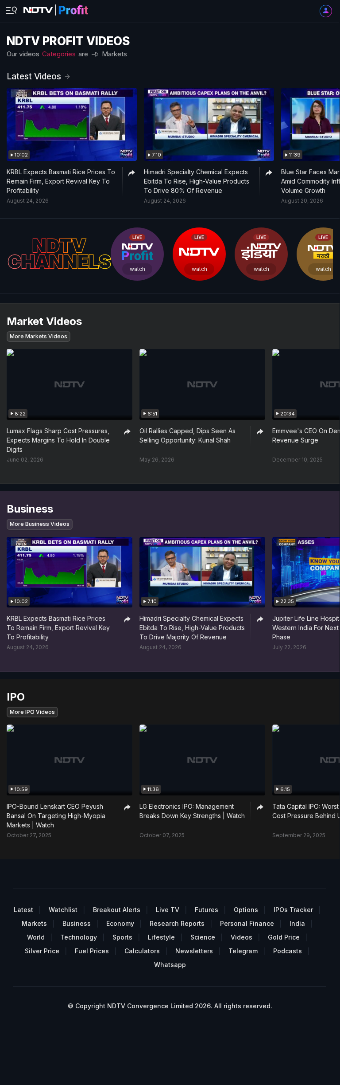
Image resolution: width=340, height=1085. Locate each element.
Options (246, 909)
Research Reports (177, 923)
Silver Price (42, 951)
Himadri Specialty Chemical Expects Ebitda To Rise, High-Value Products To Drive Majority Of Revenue (192, 628)
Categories (59, 54)
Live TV (167, 909)
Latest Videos (34, 76)
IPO (107, 63)
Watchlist (63, 909)
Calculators (142, 951)
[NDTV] (55, 8)
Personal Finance (247, 923)
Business (115, 63)
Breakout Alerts (116, 909)
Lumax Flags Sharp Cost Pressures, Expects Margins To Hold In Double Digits (58, 440)
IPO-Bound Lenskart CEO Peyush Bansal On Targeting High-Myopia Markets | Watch (56, 816)
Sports (122, 937)
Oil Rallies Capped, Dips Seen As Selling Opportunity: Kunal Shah (187, 435)
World (36, 937)
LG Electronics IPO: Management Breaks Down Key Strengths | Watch (192, 811)
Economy (120, 923)
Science (202, 937)
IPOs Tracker (293, 909)
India (297, 923)
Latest (23, 909)
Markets (114, 54)
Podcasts (287, 951)
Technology (78, 937)
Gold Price (284, 937)
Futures (206, 909)
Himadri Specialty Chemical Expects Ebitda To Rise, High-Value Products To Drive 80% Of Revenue (196, 181)
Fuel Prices (92, 951)
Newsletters (194, 951)
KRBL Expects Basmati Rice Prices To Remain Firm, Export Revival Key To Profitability (61, 181)
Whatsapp (170, 964)
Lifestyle (161, 937)
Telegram (243, 951)
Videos (241, 937)
